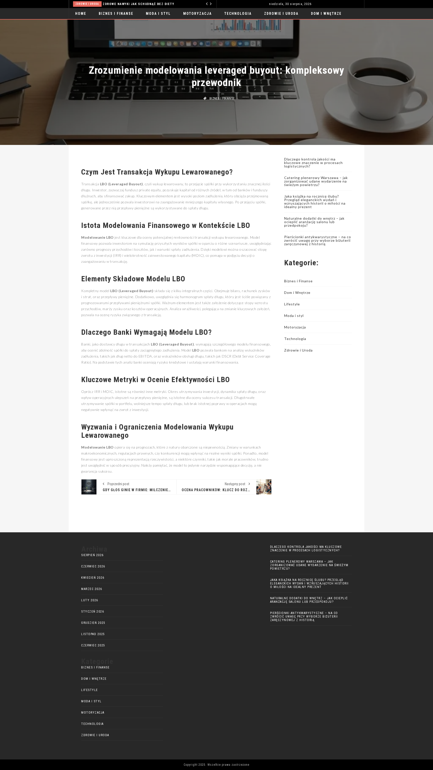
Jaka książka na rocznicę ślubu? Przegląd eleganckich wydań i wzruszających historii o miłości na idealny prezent (315, 201)
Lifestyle (292, 304)
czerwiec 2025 (93, 645)
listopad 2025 (93, 634)
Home (80, 14)
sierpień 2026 (92, 555)
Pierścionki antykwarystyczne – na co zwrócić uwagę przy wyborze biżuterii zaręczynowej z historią (317, 240)
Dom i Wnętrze (326, 14)
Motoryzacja (197, 14)
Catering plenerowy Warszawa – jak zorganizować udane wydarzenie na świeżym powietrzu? (316, 181)
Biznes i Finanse (116, 14)
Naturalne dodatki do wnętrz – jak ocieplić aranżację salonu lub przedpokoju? (314, 221)
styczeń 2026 (92, 611)
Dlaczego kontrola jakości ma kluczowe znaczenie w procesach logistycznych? (313, 162)
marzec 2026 (91, 589)
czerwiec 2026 (93, 566)
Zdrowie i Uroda (87, 4)
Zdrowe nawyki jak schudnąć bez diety (138, 4)
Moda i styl (158, 14)
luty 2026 (89, 600)
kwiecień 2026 (92, 577)
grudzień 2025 (93, 623)
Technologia (238, 14)
